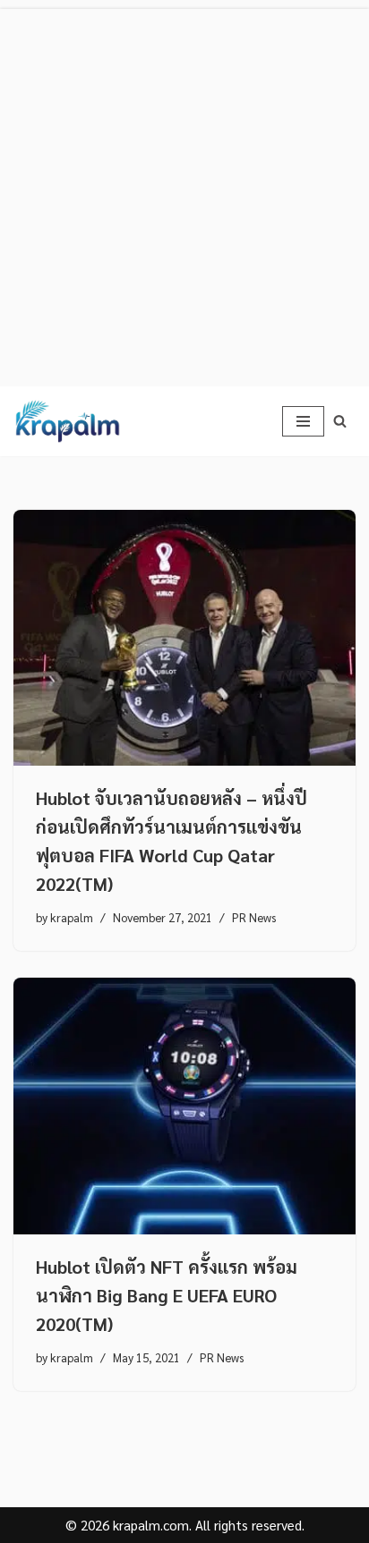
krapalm (71, 917)
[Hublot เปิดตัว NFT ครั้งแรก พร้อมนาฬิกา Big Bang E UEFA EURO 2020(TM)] (184, 1106)
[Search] (340, 421)
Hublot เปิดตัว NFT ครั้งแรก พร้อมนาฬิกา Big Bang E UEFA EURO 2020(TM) (166, 1295)
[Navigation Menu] (303, 421)
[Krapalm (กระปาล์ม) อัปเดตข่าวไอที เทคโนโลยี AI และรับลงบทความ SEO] (67, 421)
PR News (254, 917)
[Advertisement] (184, 193)
